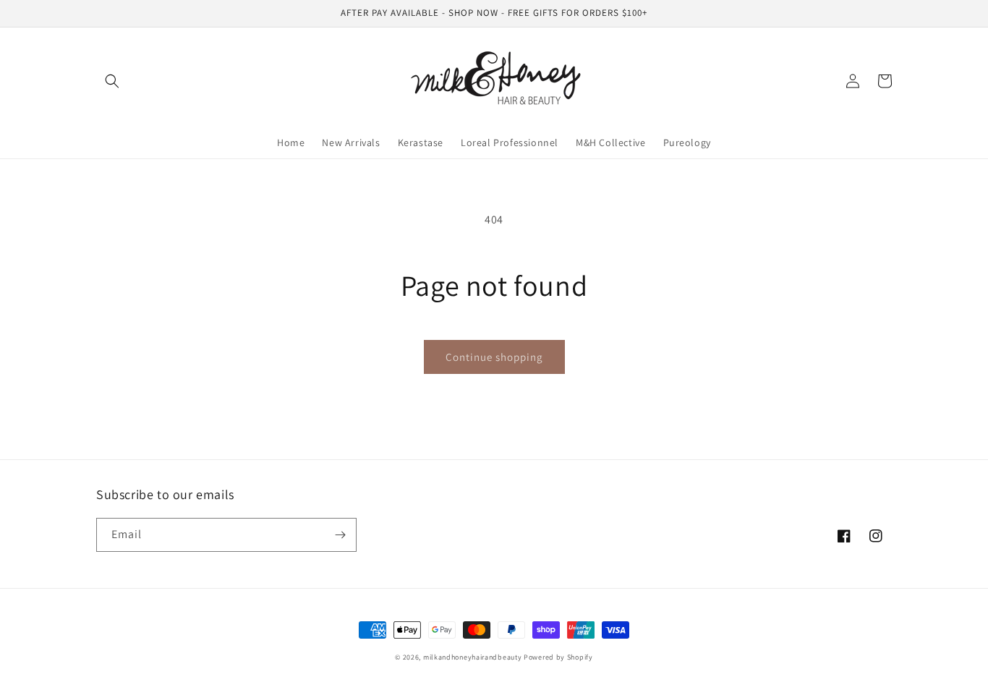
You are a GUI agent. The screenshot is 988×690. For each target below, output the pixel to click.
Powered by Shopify (558, 657)
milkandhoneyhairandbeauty (472, 657)
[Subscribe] (340, 535)
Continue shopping (494, 357)
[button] (112, 81)
